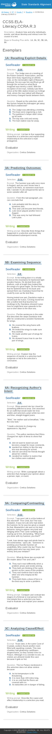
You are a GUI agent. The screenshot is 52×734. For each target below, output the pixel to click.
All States (5, 12)
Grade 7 (20, 12)
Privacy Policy (32, 732)
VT (13, 12)
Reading (29, 12)
